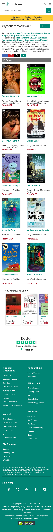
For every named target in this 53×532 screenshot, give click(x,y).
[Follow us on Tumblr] (35, 490)
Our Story (31, 416)
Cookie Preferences (32, 510)
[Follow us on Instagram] (44, 490)
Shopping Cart (8, 453)
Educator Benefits (10, 423)
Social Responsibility (35, 428)
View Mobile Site (9, 438)
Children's (7, 376)
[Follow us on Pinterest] (26, 490)
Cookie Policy (18, 510)
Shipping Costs (33, 392)
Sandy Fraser (15, 36)
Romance (6, 398)
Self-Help (6, 383)
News (29, 435)
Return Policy (32, 399)
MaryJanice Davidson (20, 33)
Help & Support (33, 388)
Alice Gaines (37, 33)
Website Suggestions (35, 403)
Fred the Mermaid (24, 38)
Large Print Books (10, 402)
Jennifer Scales (16, 40)
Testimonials (32, 439)
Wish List (6, 460)
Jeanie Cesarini (30, 36)
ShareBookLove (9, 419)
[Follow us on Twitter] (18, 490)
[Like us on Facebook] (9, 490)
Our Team (31, 424)
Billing (29, 395)
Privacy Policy (19, 507)
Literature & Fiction (10, 387)
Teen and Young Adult (11, 379)
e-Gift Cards (7, 430)
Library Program (33, 373)
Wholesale (31, 377)
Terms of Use (7, 507)
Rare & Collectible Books (12, 405)
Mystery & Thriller (10, 390)
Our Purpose (32, 420)
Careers (30, 431)
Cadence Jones (32, 40)
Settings (6, 449)
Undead (44, 40)
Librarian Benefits (10, 426)
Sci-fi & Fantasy (9, 394)
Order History (8, 456)
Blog (4, 434)
